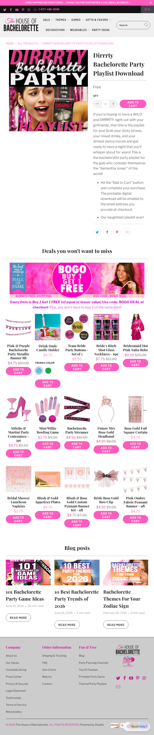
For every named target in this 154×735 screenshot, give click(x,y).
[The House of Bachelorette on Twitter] (4, 9)
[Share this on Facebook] (107, 232)
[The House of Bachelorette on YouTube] (16, 9)
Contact (47, 683)
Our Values (12, 662)
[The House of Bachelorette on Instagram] (29, 9)
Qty (95, 95)
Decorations (56, 30)
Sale (47, 19)
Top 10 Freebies (88, 669)
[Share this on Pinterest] (117, 232)
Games (76, 19)
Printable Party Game (92, 676)
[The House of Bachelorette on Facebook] (10, 9)
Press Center (14, 676)
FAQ (44, 662)
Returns (47, 676)
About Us (11, 655)
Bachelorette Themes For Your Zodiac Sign (121, 599)
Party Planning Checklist (93, 662)
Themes (61, 19)
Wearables (78, 30)
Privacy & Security (17, 683)
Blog (81, 655)
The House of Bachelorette (32, 724)
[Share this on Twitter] (97, 232)
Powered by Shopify (92, 724)
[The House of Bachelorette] (21, 25)
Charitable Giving (16, 669)
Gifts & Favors (97, 19)
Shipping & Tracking (54, 655)
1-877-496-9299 (48, 9)
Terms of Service (16, 704)
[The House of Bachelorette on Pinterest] (22, 9)
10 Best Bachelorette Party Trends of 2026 (76, 599)
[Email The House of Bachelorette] (35, 9)
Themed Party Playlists (93, 683)
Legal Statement (16, 690)
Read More (18, 617)
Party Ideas (100, 30)
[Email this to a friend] (127, 232)
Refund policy (14, 711)
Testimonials (13, 697)
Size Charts (49, 669)
